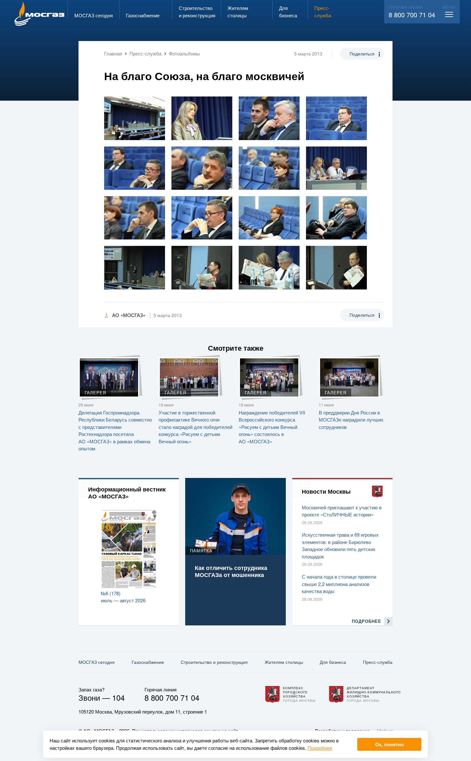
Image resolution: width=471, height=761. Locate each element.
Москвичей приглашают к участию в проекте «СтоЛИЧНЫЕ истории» (342, 511)
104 (118, 697)
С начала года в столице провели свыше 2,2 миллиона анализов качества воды (339, 583)
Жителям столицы (284, 662)
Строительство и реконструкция (214, 662)
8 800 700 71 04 (412, 14)
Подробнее (320, 747)
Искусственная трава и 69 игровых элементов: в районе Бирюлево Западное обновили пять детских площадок (340, 545)
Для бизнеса (333, 662)
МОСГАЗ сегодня (96, 662)
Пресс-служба (377, 662)
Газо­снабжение (148, 662)
